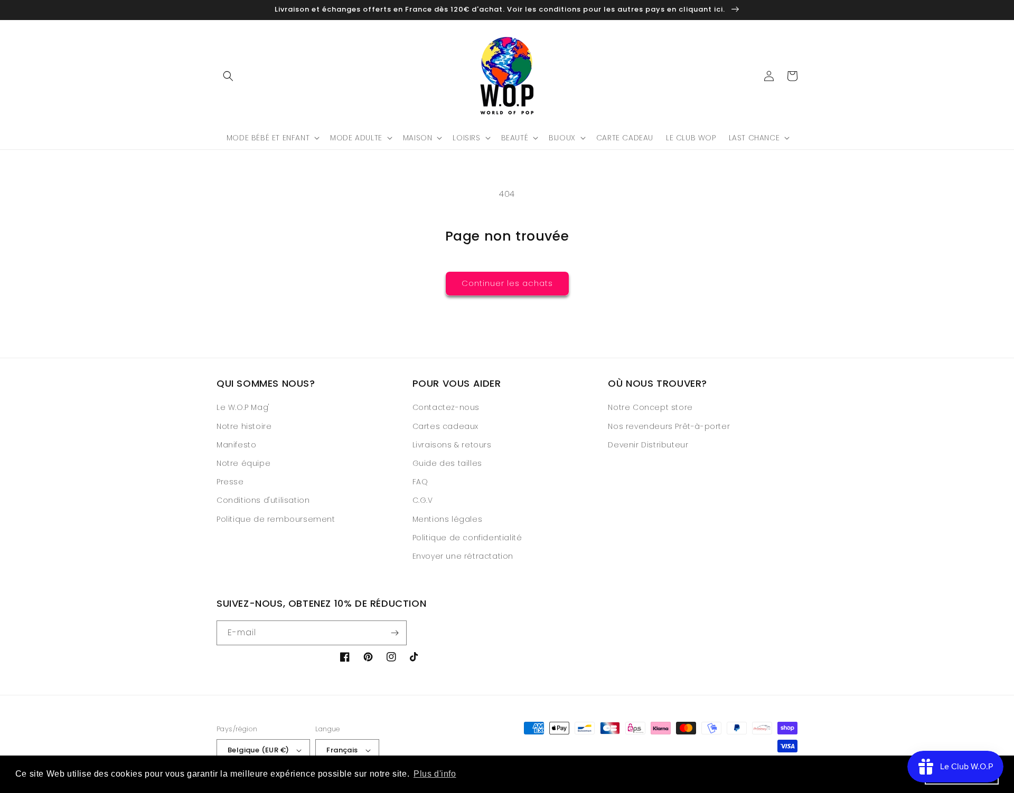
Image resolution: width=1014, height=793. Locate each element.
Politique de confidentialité (467, 537)
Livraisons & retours (452, 445)
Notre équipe (243, 463)
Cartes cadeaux (445, 426)
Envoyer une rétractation (462, 556)
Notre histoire (244, 426)
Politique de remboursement (276, 519)
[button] (228, 76)
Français (342, 750)
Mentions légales (447, 519)
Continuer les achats (507, 283)
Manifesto (236, 445)
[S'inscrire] (394, 632)
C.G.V (422, 500)
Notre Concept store (650, 407)
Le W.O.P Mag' (243, 407)
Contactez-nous (446, 407)
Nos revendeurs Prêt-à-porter (669, 426)
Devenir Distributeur (648, 445)
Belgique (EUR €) (258, 750)
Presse (230, 481)
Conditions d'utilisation (263, 500)
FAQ (420, 481)
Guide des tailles (447, 463)
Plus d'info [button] (435, 773)
